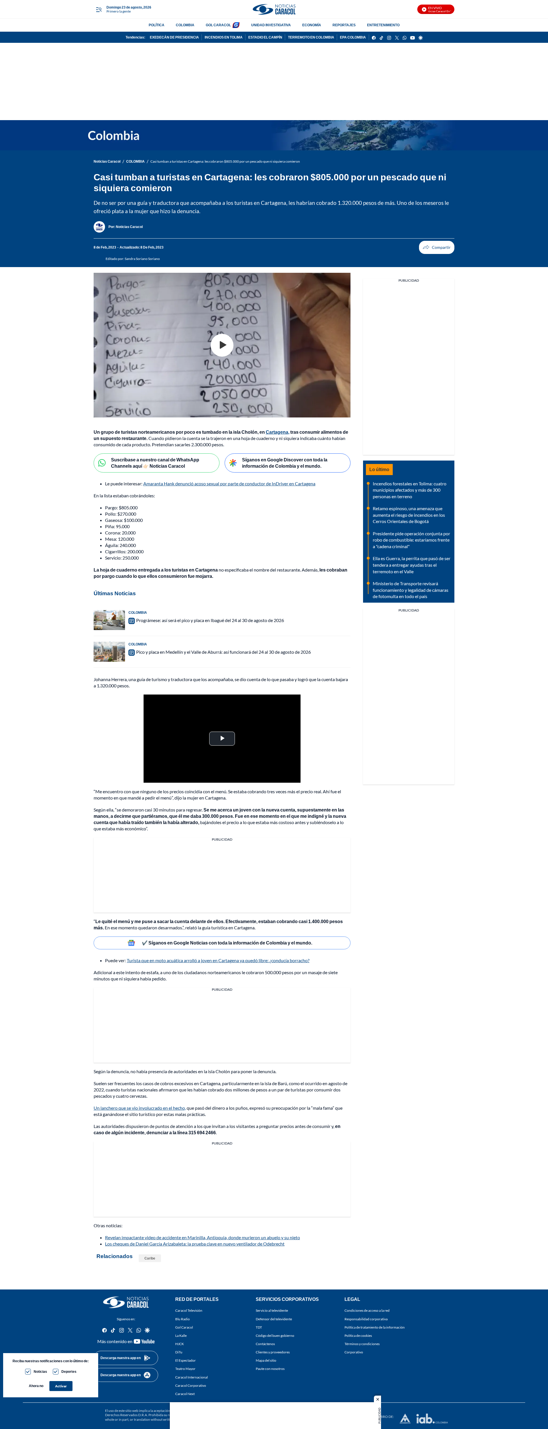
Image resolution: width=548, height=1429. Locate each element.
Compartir (436, 247)
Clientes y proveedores (273, 1352)
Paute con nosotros (270, 1369)
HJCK (179, 1344)
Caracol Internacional (191, 1377)
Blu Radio (182, 1319)
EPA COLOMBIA (353, 37)
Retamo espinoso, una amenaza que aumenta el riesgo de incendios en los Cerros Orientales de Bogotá (409, 515)
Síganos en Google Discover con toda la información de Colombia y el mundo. (284, 463)
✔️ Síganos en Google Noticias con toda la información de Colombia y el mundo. (227, 942)
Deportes (68, 1371)
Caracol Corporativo (190, 1385)
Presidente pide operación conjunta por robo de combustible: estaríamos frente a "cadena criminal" (411, 540)
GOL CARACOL (218, 25)
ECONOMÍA (311, 25)
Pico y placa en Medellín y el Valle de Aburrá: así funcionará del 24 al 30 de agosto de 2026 (223, 652)
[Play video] (222, 345)
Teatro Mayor (185, 1369)
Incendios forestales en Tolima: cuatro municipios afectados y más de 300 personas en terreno (409, 490)
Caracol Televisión (188, 1310)
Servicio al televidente (272, 1310)
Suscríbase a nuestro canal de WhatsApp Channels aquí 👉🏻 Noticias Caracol (155, 463)
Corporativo (353, 1352)
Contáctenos (265, 1344)
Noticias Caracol (107, 161)
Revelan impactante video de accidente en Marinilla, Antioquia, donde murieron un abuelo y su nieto (202, 1237)
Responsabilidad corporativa (366, 1319)
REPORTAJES (344, 25)
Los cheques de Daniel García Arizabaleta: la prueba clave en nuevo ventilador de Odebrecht (195, 1243)
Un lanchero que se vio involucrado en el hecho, (140, 1108)
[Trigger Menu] (99, 9)
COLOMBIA (185, 25)
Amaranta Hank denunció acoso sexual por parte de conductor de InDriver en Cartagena (229, 483)
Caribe (149, 1258)
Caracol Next (185, 1394)
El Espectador (185, 1360)
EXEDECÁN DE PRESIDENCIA (174, 37)
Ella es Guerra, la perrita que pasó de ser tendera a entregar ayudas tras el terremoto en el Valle (411, 565)
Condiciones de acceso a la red (367, 1310)
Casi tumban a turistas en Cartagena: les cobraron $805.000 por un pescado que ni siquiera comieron (225, 161)
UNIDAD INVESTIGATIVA (271, 25)
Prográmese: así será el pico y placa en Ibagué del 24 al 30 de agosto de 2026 (210, 620)
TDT (259, 1327)
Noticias (40, 1371)
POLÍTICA (156, 25)
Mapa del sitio (266, 1360)
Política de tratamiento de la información (374, 1327)
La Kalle (181, 1335)
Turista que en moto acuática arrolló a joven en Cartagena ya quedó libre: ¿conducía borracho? (218, 960)
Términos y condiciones (362, 1344)
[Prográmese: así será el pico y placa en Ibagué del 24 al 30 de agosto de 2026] (109, 620)
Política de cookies (358, 1335)
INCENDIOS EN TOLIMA (224, 37)
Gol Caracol (184, 1327)
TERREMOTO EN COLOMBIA (311, 37)
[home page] (274, 9)
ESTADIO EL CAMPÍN (265, 37)
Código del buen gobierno (275, 1335)
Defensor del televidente (274, 1319)
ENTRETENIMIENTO (383, 25)
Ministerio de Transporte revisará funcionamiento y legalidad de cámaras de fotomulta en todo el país (410, 590)
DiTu (178, 1352)
